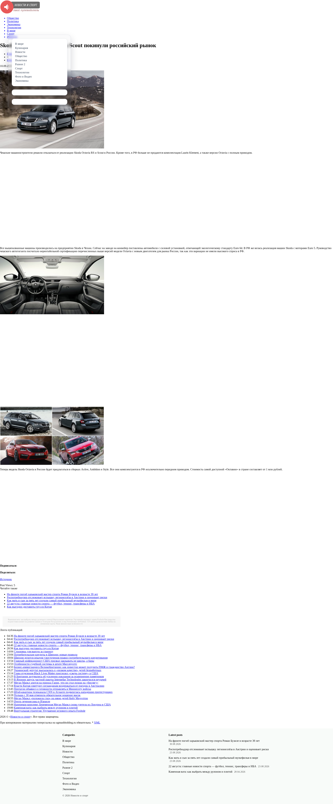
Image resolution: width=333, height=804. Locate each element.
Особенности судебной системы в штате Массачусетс (45, 663)
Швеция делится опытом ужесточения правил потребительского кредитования (61, 657)
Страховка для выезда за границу (33, 651)
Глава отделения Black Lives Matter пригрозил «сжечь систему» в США (56, 673)
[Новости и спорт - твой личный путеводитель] (20, 12)
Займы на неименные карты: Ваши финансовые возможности (78, 623)
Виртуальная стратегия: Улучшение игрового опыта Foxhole (78, 619)
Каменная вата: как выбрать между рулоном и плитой (30, 619)
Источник (6, 579)
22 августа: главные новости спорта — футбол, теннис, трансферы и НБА (51, 603)
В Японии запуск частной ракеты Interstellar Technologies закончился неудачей (60, 679)
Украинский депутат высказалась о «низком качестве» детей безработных (57, 670)
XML (97, 722)
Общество (68, 756)
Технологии (69, 778)
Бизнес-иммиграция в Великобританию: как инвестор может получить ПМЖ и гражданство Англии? (74, 667)
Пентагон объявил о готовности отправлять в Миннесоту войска (52, 688)
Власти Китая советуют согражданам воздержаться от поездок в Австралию (59, 685)
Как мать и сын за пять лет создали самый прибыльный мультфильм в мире (51, 600)
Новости (67, 751)
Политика (68, 762)
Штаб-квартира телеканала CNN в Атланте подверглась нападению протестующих (63, 692)
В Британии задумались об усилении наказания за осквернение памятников (59, 676)
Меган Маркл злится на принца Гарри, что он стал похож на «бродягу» (56, 682)
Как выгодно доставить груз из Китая (29, 606)
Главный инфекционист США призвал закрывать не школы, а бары (54, 660)
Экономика (69, 789)
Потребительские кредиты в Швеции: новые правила (45, 654)
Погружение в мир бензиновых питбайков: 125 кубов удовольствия (79, 622)
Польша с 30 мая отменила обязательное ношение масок (47, 695)
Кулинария (68, 746)
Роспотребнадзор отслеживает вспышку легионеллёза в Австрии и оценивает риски (57, 597)
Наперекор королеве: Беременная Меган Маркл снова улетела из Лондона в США (62, 704)
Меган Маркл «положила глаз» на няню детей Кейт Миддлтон (51, 698)
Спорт (66, 773)
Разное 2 (67, 767)
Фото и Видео (70, 783)
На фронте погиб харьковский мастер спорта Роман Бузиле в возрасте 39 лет (52, 594)
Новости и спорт (20, 716)
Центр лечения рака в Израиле (32, 701)
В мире (66, 740)
